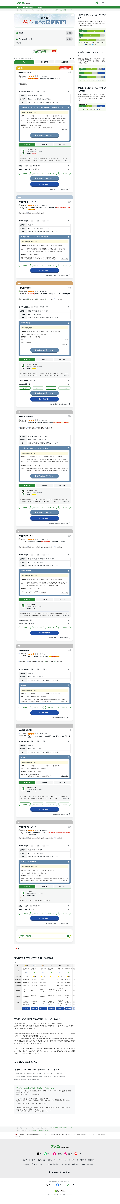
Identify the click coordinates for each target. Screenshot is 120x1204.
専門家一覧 (83, 1160)
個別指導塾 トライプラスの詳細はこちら (57, 275)
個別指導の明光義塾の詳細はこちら (58, 523)
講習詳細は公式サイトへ (45, 135)
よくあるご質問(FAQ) (88, 1164)
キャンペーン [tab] (51, 173)
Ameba (51, 1185)
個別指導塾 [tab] (44, 62)
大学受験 (59, 1154)
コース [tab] (63, 144)
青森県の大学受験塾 (32, 1076)
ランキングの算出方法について (24, 58)
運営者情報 (91, 1160)
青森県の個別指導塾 (33, 1079)
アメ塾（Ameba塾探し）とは (37, 1160)
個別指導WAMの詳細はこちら (60, 717)
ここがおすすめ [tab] (24, 913)
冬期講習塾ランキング (26, 1130)
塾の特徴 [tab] (25, 173)
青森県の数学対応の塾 (58, 1076)
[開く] (69, 91)
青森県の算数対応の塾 (20, 1079)
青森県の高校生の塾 (44, 1073)
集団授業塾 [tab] (64, 62)
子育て (70, 1154)
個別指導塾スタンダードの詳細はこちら (57, 923)
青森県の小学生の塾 (19, 1073)
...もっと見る (65, 161)
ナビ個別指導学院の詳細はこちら (59, 404)
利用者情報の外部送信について (54, 1164)
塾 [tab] (24, 62)
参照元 (66, 339)
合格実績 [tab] (64, 173)
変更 (70, 33)
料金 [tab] (45, 144)
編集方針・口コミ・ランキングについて (59, 1160)
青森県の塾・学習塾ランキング (40, 10)
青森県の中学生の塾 (32, 1073)
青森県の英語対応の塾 (45, 1076)
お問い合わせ (76, 1164)
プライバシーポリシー (37, 1164)
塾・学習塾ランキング (26, 10)
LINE (48, 1154)
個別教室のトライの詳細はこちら (59, 189)
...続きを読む (64, 129)
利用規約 (26, 1164)
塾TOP (18, 10)
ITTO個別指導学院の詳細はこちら (59, 814)
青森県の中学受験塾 (56, 1073)
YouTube (80, 1154)
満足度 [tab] (28, 144)
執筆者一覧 (75, 1160)
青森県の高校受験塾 (19, 1076)
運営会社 (67, 1164)
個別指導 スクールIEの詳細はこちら (58, 638)
